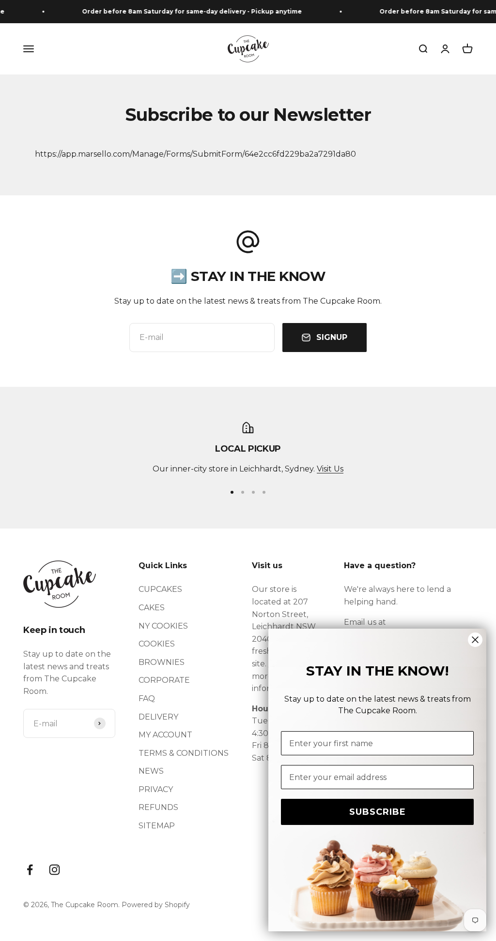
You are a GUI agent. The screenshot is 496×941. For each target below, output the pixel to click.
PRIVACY (156, 789)
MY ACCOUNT (165, 734)
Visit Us (330, 468)
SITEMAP (157, 825)
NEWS (151, 771)
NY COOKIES (163, 626)
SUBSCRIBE (377, 812)
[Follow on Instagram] (54, 869)
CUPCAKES (160, 589)
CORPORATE (164, 680)
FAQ (147, 698)
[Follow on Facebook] (29, 869)
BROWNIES (162, 662)
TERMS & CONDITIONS (184, 753)
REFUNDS (158, 807)
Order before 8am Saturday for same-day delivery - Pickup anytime (186, 11)
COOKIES (157, 643)
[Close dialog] (475, 639)
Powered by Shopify (156, 904)
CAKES (152, 607)
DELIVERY (158, 716)
